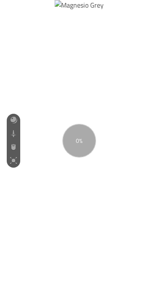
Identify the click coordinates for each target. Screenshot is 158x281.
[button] (13, 120)
